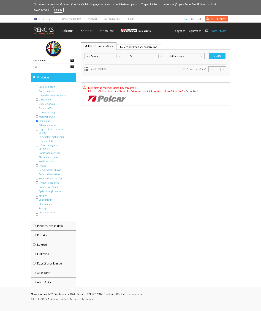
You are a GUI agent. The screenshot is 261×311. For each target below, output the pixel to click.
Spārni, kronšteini (48, 187)
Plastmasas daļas (48, 157)
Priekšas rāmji (46, 161)
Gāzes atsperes (47, 125)
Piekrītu (58, 9)
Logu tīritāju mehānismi (51, 136)
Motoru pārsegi (47, 116)
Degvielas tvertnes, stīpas (53, 95)
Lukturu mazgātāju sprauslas (49, 147)
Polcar (130, 18)
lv (185, 18)
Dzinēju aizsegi (47, 112)
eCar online (190, 91)
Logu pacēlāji (46, 141)
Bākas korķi (45, 99)
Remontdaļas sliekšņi (50, 178)
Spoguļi (43, 195)
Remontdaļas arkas (49, 174)
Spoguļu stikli (46, 199)
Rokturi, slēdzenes (49, 182)
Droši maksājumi (71, 18)
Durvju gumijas (47, 103)
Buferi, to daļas (47, 91)
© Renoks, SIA (37, 299)
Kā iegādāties (112, 18)
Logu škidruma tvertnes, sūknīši (52, 131)
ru (192, 18)
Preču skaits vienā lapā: (195, 69)
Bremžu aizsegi (47, 86)
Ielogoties (179, 30)
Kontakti (87, 30)
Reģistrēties (194, 30)
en (199, 18)
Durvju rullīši (45, 108)
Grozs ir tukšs (218, 30)
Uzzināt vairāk (42, 9)
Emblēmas (44, 120)
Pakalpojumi (88, 299)
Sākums (68, 30)
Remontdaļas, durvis (50, 169)
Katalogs (64, 299)
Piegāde (92, 18)
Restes (42, 165)
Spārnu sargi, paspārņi (51, 191)
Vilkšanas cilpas (47, 212)
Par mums (106, 30)
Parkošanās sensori (50, 152)
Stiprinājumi (45, 204)
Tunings (43, 208)
